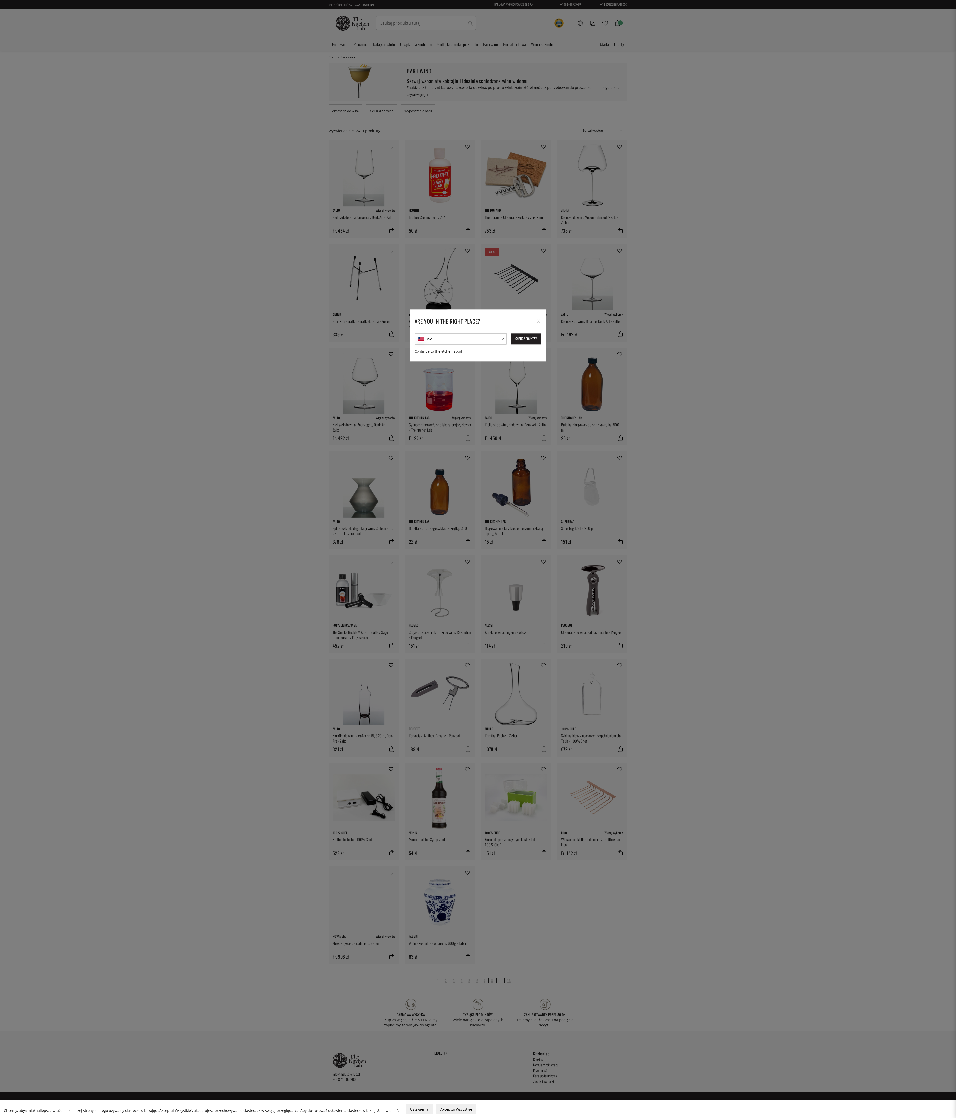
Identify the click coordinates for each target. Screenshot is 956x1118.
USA (429, 338)
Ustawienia (419, 1109)
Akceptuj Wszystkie (456, 1109)
